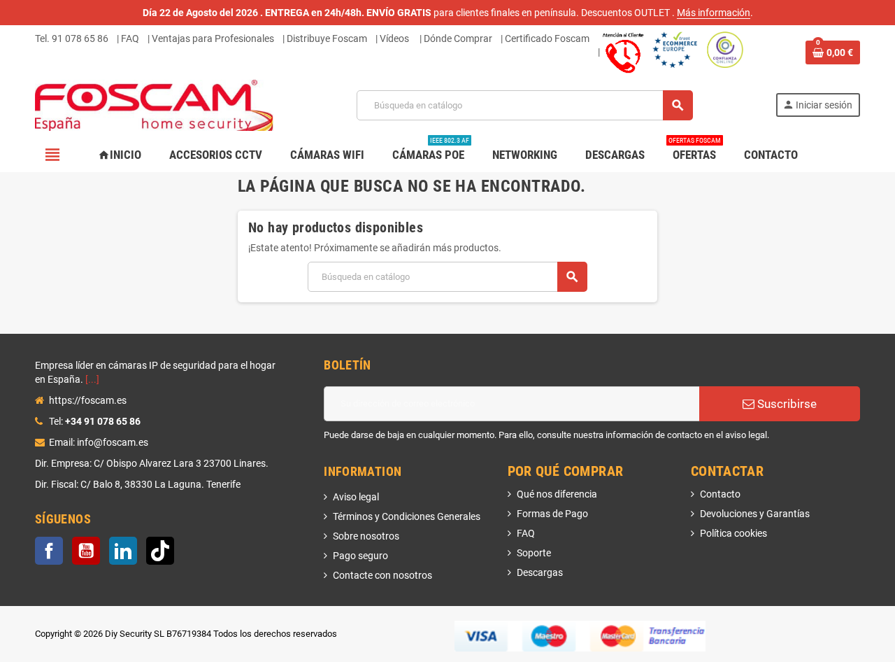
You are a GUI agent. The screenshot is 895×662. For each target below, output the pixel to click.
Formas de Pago (552, 513)
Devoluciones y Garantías (755, 513)
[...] (92, 379)
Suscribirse (785, 404)
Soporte (534, 552)
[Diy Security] (154, 104)
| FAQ (128, 38)
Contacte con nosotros (382, 575)
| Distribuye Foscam (324, 38)
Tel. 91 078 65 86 (71, 38)
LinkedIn (123, 551)
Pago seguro (360, 555)
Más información (713, 12)
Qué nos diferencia (557, 494)
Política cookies (733, 533)
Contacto (720, 494)
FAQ (526, 533)
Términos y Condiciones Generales (406, 516)
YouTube (86, 551)
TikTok (160, 551)
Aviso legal (356, 496)
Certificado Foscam (547, 38)
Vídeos (394, 38)
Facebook (49, 551)
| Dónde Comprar (456, 38)
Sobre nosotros (366, 536)
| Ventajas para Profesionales (211, 38)
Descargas (540, 572)
